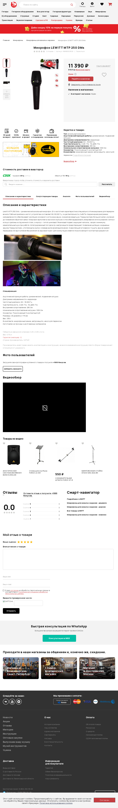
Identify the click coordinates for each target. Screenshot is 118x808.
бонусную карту (83, 70)
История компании (52, 724)
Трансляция (7, 20)
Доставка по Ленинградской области (18, 778)
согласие (14, 590)
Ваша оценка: (9, 542)
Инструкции (9, 733)
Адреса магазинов (52, 731)
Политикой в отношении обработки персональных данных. (26, 593)
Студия (35, 16)
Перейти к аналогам (81, 79)
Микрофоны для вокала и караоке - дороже (86, 507)
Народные (66, 16)
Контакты (48, 745)
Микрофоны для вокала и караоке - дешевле (87, 503)
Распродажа (56, 20)
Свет (44, 16)
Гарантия (49, 768)
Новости (8, 717)
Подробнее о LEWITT (76, 499)
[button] (4, 668)
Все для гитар (43, 11)
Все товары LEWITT (75, 511)
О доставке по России (12, 771)
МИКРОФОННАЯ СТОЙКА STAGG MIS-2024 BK (92, 472)
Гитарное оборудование (23, 11)
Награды (48, 738)
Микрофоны (100, 11)
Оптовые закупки (12, 737)
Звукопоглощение (24, 20)
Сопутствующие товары (47, 196)
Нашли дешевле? (103, 66)
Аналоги (66, 196)
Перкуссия (78, 16)
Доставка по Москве (11, 775)
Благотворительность (53, 742)
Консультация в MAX (59, 638)
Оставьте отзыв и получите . (40, 494)
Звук (90, 11)
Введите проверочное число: (17, 598)
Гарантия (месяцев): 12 (12, 337)
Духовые (91, 16)
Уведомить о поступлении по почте (85, 84)
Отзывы (7, 725)
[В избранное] (104, 78)
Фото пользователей (85, 196)
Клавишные (79, 11)
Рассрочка (90, 728)
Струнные (24, 16)
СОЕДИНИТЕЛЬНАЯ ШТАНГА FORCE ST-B (64, 479)
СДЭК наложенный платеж (97, 738)
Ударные (54, 16)
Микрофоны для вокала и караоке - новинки (86, 515)
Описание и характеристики (18, 196)
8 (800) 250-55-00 (26, 789)
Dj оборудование (9, 16)
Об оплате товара (93, 724)
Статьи (89, 20)
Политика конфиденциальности (58, 775)
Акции (6, 721)
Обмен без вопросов (54, 771)
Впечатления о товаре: (14, 546)
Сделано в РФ (42, 20)
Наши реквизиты (52, 778)
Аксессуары (103, 16)
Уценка (69, 20)
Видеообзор (104, 196)
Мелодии (8, 729)
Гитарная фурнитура (62, 11)
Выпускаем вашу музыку (16, 742)
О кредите (90, 731)
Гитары (5, 11)
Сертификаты (50, 735)
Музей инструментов (15, 746)
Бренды (79, 20)
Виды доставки (9, 768)
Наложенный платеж (94, 735)
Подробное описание (82, 155)
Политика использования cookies (56, 803)
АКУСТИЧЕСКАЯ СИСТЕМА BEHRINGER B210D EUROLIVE (12, 473)
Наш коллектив (50, 728)
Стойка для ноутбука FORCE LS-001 (38, 472)
